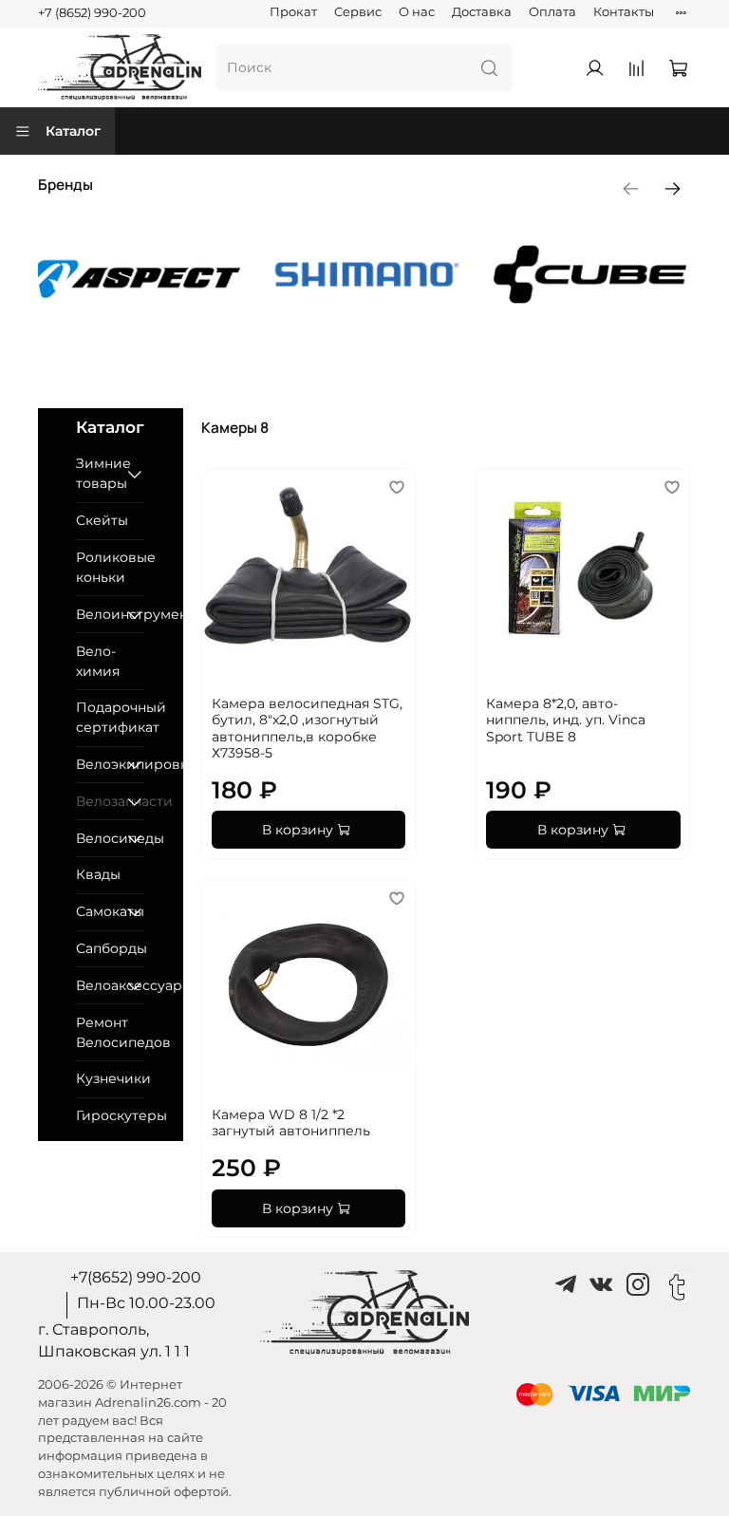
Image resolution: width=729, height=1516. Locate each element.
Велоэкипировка (97, 764)
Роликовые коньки (110, 567)
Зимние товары (97, 473)
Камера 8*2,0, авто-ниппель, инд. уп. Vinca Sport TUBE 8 (565, 720)
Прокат (293, 12)
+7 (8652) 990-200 (92, 13)
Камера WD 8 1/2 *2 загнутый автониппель (291, 1123)
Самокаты (97, 911)
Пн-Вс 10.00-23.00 (146, 1303)
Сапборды (110, 948)
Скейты (102, 520)
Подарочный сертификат (110, 717)
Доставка (482, 12)
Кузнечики (110, 1078)
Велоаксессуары (97, 985)
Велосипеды (97, 838)
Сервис (358, 12)
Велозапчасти (97, 801)
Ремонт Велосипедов (110, 1032)
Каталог (73, 131)
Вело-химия (98, 661)
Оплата (552, 12)
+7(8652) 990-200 (135, 1277)
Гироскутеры (110, 1115)
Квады (98, 874)
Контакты (623, 12)
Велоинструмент (97, 614)
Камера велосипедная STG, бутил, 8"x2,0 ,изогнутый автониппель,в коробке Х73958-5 (307, 728)
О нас (417, 12)
